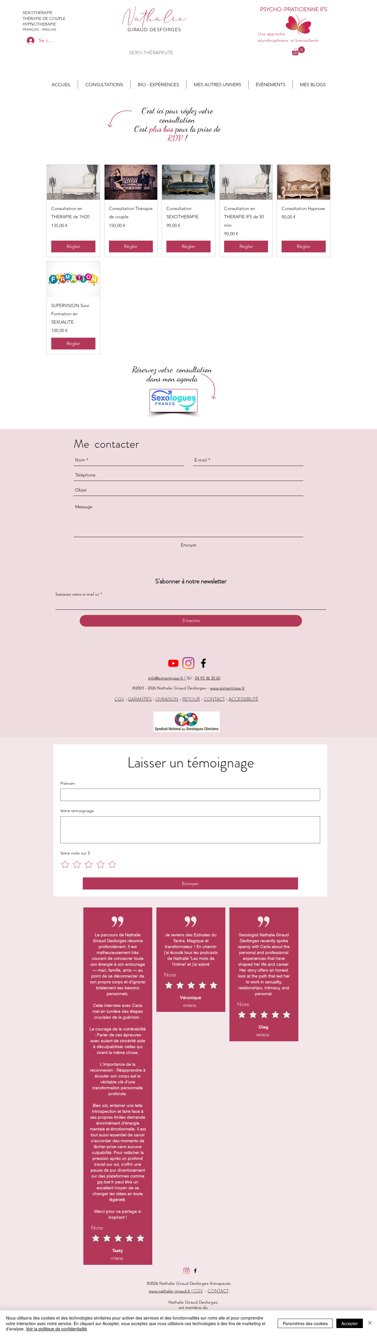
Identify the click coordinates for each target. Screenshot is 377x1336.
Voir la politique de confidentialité (56, 1329)
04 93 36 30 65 (207, 678)
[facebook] (203, 663)
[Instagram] (188, 663)
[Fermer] (369, 1323)
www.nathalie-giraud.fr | (171, 1291)
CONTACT (214, 699)
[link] (298, 50)
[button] (104, 84)
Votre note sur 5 (75, 853)
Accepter (349, 1323)
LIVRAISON (167, 699)
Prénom (67, 783)
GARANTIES (140, 699)
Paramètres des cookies (305, 1323)
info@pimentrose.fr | (167, 678)
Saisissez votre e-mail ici (77, 594)
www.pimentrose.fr (227, 688)
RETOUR (191, 699)
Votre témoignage (77, 810)
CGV (119, 699)
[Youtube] (173, 663)
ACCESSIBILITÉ (243, 699)
